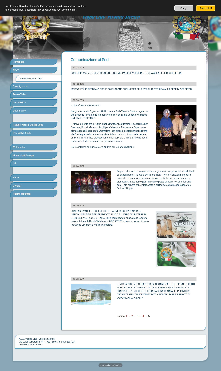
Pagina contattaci (22, 193)
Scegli (183, 8)
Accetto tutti (206, 8)
